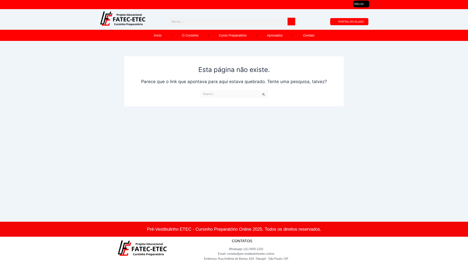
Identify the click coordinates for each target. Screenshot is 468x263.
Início (158, 35)
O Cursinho (190, 35)
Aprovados (275, 35)
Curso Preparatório (233, 35)
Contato (308, 35)
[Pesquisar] (291, 21)
